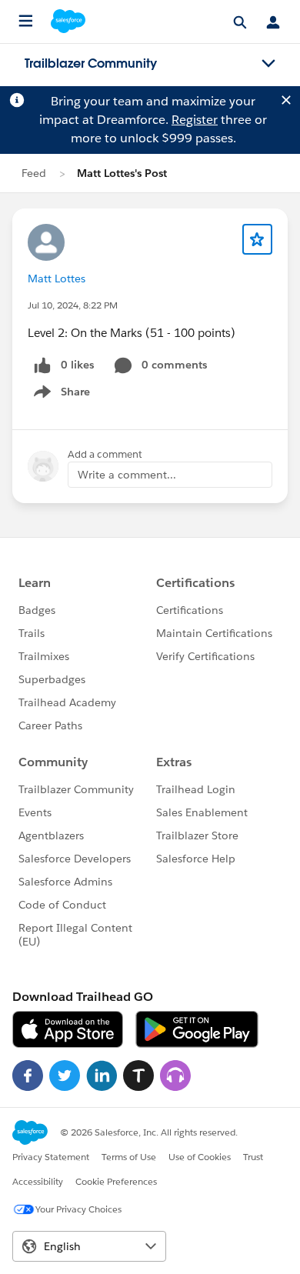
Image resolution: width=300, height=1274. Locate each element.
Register (195, 120)
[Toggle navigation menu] (268, 64)
